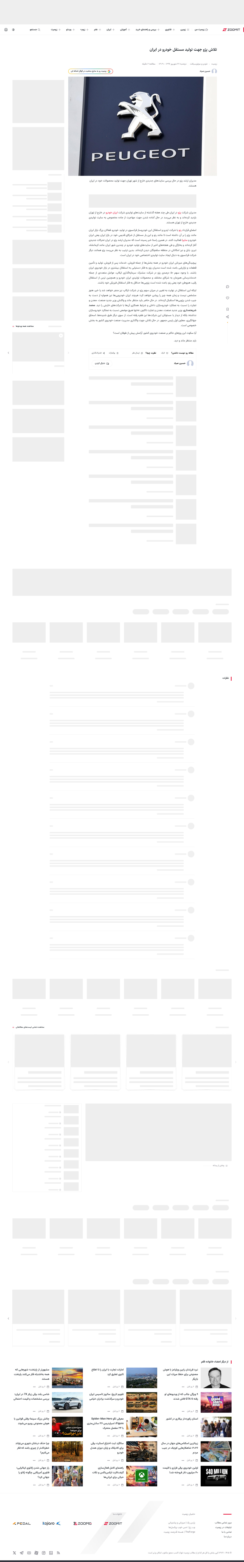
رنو (180, 230)
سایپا (185, 240)
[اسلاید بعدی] (8, 352)
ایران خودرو (112, 213)
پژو (179, 213)
